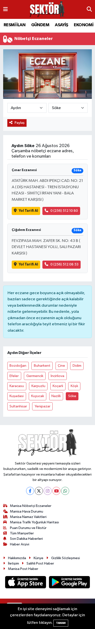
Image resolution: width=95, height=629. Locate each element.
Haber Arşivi (19, 544)
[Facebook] (30, 491)
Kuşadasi (17, 396)
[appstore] (26, 583)
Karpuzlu (38, 386)
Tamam (61, 623)
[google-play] (69, 583)
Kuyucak (37, 396)
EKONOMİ (83, 25)
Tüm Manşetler (22, 533)
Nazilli (56, 396)
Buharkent (42, 365)
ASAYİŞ (61, 25)
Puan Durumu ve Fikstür (28, 528)
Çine (61, 365)
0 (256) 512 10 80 (64, 211)
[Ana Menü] (5, 9)
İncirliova (57, 376)
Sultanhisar (18, 406)
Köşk (74, 386)
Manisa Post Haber (23, 569)
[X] (39, 491)
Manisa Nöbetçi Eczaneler (30, 506)
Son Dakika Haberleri (26, 539)
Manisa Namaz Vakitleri (28, 517)
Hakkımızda (17, 558)
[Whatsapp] (65, 491)
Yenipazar (42, 406)
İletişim (13, 563)
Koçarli (58, 386)
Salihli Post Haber (40, 563)
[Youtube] (56, 491)
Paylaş (20, 123)
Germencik (34, 376)
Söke (72, 396)
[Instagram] (48, 491)
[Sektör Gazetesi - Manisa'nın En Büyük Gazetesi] (47, 9)
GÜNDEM (40, 25)
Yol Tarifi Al (28, 211)
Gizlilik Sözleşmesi (65, 558)
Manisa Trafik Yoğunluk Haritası (34, 522)
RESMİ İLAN (14, 25)
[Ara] (89, 9)
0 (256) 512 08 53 (64, 264)
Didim (77, 365)
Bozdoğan (18, 365)
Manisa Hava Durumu (26, 511)
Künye (38, 558)
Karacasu (17, 386)
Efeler (14, 376)
